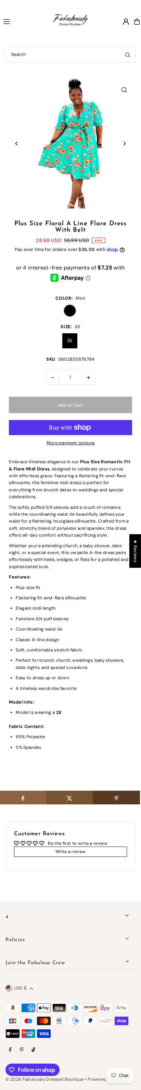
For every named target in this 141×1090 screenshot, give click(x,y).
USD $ (20, 988)
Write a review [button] (70, 851)
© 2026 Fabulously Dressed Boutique (45, 1079)
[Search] (127, 54)
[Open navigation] (20, 21)
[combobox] (70, 54)
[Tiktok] (33, 1050)
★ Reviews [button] (135, 550)
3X (70, 341)
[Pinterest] (22, 1050)
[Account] (126, 22)
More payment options (70, 443)
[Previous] (16, 143)
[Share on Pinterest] (116, 797)
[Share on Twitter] (69, 797)
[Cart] (137, 22)
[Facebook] (10, 1050)
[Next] (124, 143)
